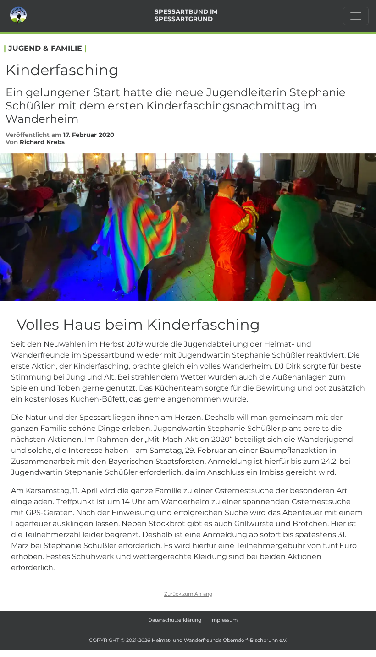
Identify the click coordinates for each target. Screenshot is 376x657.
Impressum (224, 620)
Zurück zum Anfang (188, 594)
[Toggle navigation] (356, 16)
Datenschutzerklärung (174, 620)
